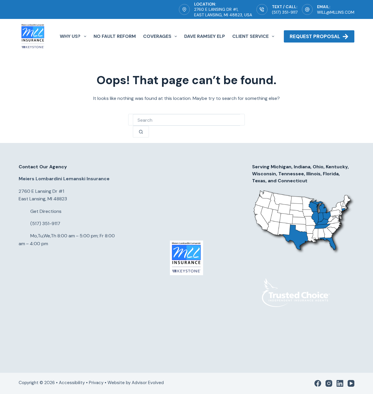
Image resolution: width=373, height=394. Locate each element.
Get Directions (45, 211)
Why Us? (70, 36)
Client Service (250, 36)
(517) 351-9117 (285, 12)
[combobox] (186, 120)
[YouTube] (351, 383)
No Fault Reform (115, 36)
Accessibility (72, 383)
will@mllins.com (335, 12)
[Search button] (141, 131)
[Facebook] (317, 383)
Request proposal (315, 36)
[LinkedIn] (340, 383)
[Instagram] (329, 383)
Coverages (157, 36)
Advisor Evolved (148, 383)
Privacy (96, 383)
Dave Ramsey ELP (204, 36)
